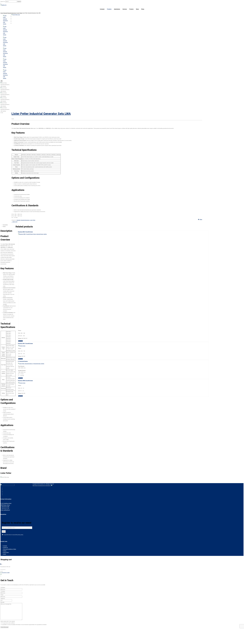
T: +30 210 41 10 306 (5, 506)
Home (2, 13)
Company (5, 545)
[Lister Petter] (107, 14)
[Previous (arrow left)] (11, 21)
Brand (4, 226)
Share (201, 219)
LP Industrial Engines (23, 361)
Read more (20, 341)
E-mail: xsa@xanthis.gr (5, 510)
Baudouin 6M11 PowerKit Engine (25, 343)
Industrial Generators (12, 13)
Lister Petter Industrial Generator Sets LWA (41, 113)
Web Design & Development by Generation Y (42, 485)
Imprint (4, 554)
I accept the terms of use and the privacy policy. (13, 534)
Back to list (14, 221)
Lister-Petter (19, 13)
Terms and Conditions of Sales (9, 549)
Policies (4, 550)
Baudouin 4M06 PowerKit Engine (25, 380)
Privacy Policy (6, 552)
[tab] (9, 225)
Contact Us (5, 547)
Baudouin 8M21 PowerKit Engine (25, 231)
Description (5, 224)
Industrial (5, 13)
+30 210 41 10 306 (5, 572)
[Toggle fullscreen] (11, 18)
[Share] (11, 16)
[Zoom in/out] (4, 569)
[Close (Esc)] (1, 569)
